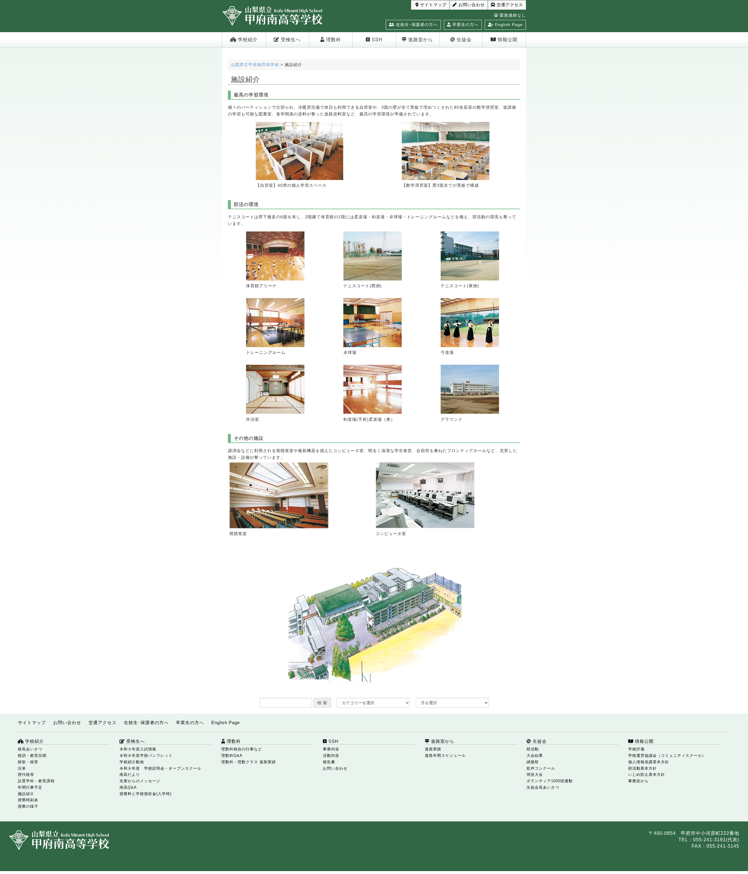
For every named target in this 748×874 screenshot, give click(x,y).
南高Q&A (128, 787)
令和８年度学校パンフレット (146, 755)
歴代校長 (26, 774)
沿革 (22, 768)
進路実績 (433, 749)
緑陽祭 (533, 762)
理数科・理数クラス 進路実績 (248, 762)
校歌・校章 (28, 762)
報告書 (329, 762)
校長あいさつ (30, 749)
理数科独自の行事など (241, 749)
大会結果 (535, 755)
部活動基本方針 (642, 768)
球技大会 (535, 774)
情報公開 (506, 39)
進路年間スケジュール (445, 755)
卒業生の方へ (465, 24)
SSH (376, 39)
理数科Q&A (232, 755)
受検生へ (290, 39)
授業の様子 (28, 806)
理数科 (333, 39)
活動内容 (331, 755)
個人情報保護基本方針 (648, 762)
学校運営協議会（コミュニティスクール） (667, 755)
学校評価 (636, 749)
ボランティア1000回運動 (550, 781)
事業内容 (331, 749)
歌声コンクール (541, 768)
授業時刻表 (28, 800)
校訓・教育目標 (32, 755)
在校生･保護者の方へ (416, 24)
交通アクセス (509, 5)
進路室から (420, 39)
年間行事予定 (30, 787)
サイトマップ (432, 5)
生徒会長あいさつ (543, 787)
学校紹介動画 (132, 762)
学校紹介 (247, 39)
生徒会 (463, 39)
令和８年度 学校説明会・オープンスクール (160, 768)
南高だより (130, 774)
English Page (508, 24)
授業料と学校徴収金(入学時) (146, 794)
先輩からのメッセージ (140, 781)
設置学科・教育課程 (36, 781)
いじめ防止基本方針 (646, 774)
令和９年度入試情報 (138, 749)
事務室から (638, 781)
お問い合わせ (471, 5)
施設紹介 (26, 794)
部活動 (533, 749)
